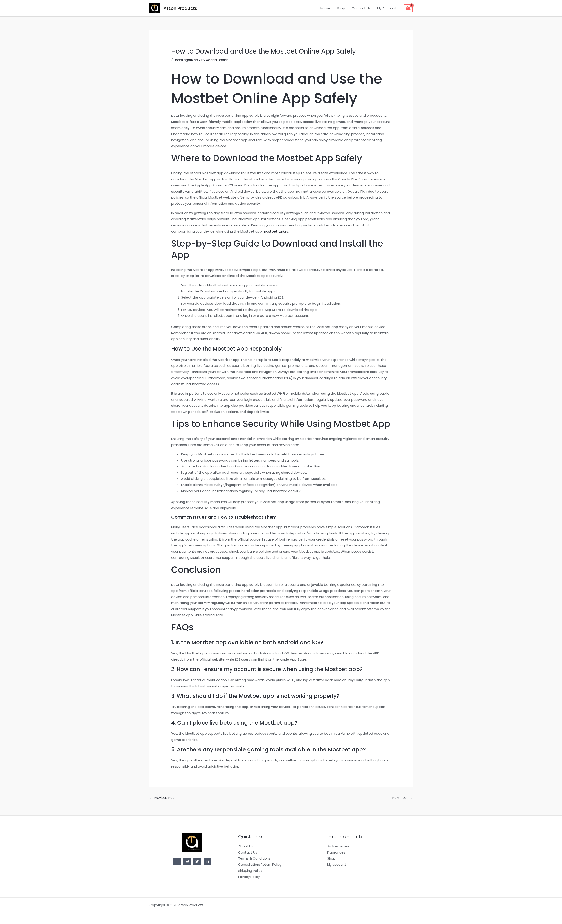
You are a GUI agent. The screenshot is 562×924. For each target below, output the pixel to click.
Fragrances (336, 852)
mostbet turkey (275, 231)
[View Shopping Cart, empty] (408, 8)
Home (325, 8)
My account (336, 864)
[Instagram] (187, 861)
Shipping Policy (250, 870)
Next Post (402, 797)
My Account (386, 8)
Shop (341, 8)
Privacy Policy (249, 876)
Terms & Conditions (254, 858)
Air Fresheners (338, 846)
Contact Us (361, 8)
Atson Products (180, 8)
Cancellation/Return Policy (259, 864)
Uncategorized (186, 59)
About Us (245, 846)
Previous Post (163, 797)
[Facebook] (177, 861)
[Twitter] (197, 861)
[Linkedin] (207, 861)
